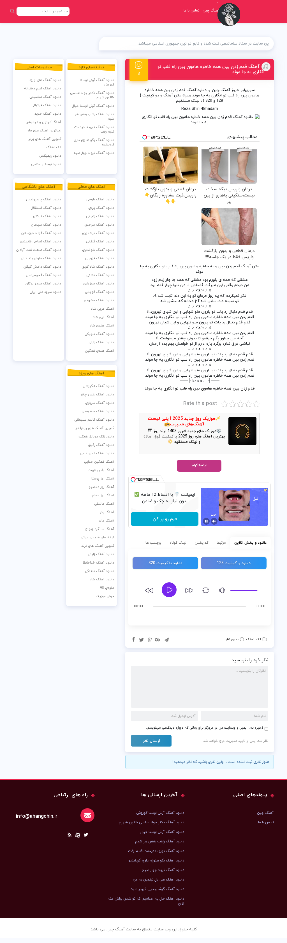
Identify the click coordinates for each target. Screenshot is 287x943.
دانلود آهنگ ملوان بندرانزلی (41, 258)
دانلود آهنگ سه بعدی (98, 411)
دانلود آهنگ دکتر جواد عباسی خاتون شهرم (92, 95)
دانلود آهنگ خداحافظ (98, 562)
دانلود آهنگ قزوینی (99, 258)
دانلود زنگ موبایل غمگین (96, 436)
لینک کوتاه (178, 542)
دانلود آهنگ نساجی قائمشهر (40, 241)
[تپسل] (133, 479)
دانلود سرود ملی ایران (45, 292)
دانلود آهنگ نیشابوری (98, 233)
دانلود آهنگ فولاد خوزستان (41, 233)
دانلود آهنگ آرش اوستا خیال (93, 106)
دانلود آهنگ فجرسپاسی (43, 275)
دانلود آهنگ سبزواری (98, 283)
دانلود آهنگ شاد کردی (98, 267)
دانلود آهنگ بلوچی (100, 199)
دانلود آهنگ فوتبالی (46, 105)
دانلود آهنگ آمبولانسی (97, 453)
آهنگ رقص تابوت (101, 470)
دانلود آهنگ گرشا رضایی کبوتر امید (157, 889)
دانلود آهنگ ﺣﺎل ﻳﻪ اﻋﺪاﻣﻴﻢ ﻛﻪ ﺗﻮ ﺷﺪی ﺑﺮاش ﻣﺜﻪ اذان (146, 901)
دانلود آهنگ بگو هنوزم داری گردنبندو (94, 142)
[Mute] (214, 521)
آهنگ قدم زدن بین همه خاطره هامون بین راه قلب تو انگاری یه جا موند (211, 69)
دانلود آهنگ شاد (102, 579)
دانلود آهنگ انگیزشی (98, 386)
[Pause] (206, 521)
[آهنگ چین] (230, 18)
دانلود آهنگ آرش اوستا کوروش (97, 82)
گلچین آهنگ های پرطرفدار (94, 428)
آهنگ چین (221, 90)
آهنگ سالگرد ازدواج (99, 529)
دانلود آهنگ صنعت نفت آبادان (38, 250)
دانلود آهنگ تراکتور (47, 216)
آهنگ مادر (106, 520)
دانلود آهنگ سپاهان (46, 225)
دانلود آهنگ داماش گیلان (42, 267)
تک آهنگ (253, 639)
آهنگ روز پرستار (102, 478)
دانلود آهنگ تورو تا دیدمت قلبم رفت (94, 129)
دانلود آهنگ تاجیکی (99, 334)
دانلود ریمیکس (50, 156)
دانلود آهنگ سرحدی (99, 225)
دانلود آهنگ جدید (47, 114)
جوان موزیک (105, 596)
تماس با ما (191, 10)
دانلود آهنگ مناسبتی (45, 97)
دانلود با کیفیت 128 (234, 563)
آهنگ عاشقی (104, 504)
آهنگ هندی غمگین (99, 351)
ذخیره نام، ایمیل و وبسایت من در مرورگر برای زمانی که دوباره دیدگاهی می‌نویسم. (204, 728)
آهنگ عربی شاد (102, 309)
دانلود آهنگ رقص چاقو (97, 394)
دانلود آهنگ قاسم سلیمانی (94, 420)
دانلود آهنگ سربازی (99, 403)
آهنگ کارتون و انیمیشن (43, 122)
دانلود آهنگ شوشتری (98, 250)
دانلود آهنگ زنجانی (100, 216)
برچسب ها (153, 542)
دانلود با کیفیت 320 (165, 563)
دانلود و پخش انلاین (250, 542)
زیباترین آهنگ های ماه (44, 130)
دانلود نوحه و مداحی (46, 164)
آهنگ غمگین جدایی (99, 462)
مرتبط (221, 542)
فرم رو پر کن (165, 519)
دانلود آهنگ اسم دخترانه (42, 88)
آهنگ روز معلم (103, 495)
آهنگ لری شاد (103, 317)
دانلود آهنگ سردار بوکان (43, 283)
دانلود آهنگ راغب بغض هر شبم (94, 116)
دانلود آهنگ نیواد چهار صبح (93, 153)
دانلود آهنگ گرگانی (100, 241)
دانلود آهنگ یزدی (101, 208)
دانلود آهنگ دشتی (100, 275)
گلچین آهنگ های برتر (45, 139)
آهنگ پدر (107, 512)
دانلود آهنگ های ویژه (45, 80)
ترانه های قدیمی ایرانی (97, 537)
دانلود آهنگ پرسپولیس (43, 199)
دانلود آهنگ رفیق (101, 445)
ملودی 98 (107, 588)
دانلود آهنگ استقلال (46, 208)
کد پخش (202, 542)
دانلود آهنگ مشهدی (99, 300)
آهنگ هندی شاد (102, 325)
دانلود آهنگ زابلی (101, 342)
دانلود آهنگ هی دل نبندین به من (158, 879)
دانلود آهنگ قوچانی (99, 292)
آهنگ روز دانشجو (101, 487)
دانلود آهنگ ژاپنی (101, 554)
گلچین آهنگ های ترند (97, 546)
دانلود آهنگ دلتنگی (99, 571)
